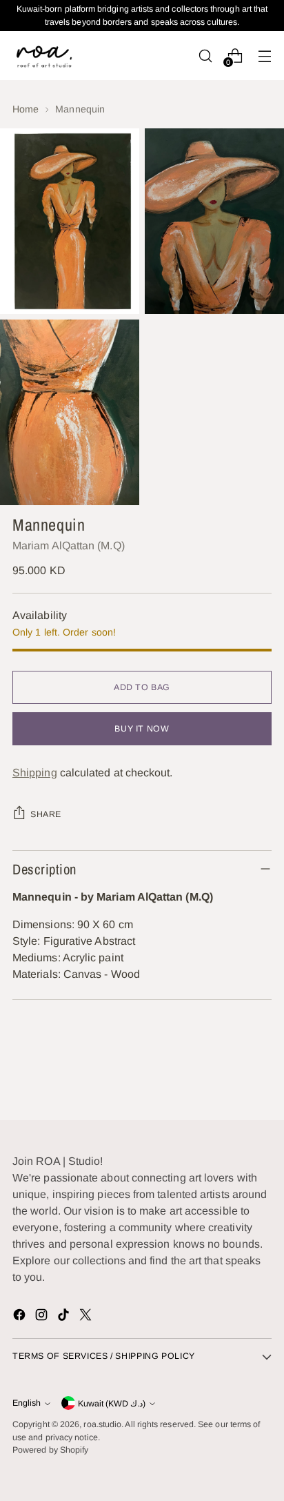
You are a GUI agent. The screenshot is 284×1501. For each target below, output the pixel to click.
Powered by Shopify (50, 1450)
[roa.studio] (43, 56)
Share (45, 814)
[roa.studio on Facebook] (20, 1317)
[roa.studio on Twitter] (87, 1317)
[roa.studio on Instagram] (42, 1317)
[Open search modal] (205, 55)
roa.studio (102, 1424)
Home (25, 109)
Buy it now (141, 729)
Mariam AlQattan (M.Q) (68, 545)
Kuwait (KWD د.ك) (111, 1404)
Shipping (34, 772)
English (26, 1403)
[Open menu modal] (264, 55)
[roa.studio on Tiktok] (65, 1317)
